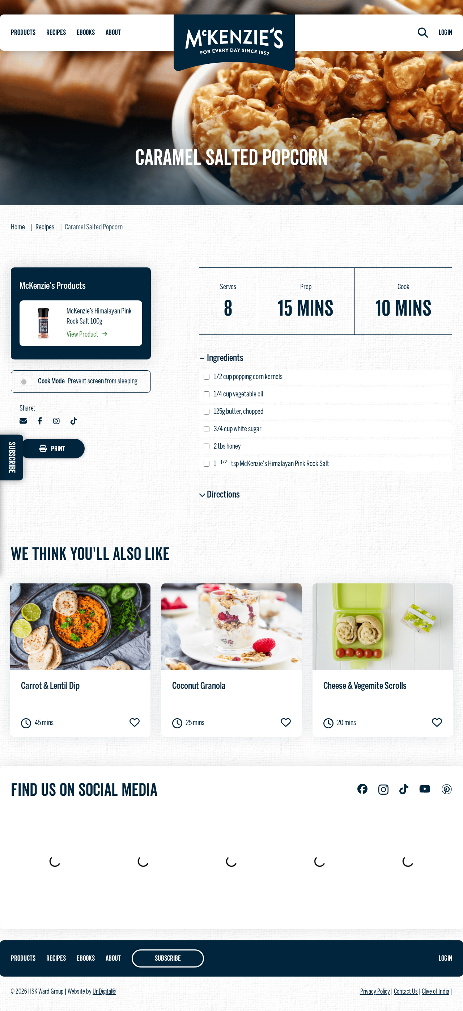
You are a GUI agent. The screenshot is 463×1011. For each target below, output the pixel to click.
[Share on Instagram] (56, 422)
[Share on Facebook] (40, 422)
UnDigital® (104, 992)
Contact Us (406, 992)
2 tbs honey (227, 446)
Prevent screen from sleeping (87, 381)
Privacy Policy (375, 992)
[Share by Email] (23, 422)
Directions (223, 495)
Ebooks (86, 32)
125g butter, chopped (238, 411)
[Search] (423, 33)
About (113, 32)
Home (18, 227)
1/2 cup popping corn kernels (248, 377)
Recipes (56, 32)
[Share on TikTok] (74, 422)
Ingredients (225, 358)
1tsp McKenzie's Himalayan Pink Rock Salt (271, 463)
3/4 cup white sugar (238, 429)
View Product (83, 334)
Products (23, 32)
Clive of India (435, 992)
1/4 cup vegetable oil (238, 394)
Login (445, 32)
